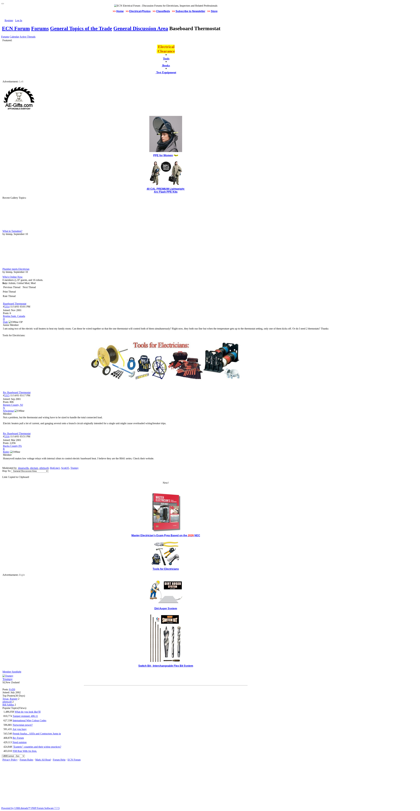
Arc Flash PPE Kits (166, 191)
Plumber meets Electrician (15, 269)
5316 (7, 436)
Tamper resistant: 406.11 (25, 716)
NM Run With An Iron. (25, 751)
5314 (7, 306)
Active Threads (27, 36)
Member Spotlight (11, 671)
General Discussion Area (140, 28)
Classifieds (163, 11)
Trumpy (74, 468)
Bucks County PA (12, 446)
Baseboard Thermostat (14, 303)
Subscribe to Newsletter (190, 11)
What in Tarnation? (12, 231)
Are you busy (19, 729)
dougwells (23, 468)
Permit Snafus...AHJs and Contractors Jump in (37, 733)
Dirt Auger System (165, 608)
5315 (7, 395)
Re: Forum (18, 737)
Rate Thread (9, 296)
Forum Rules (26, 759)
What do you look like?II (28, 711)
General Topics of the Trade (81, 28)
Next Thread (29, 287)
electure (34, 468)
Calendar (14, 36)
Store (214, 11)
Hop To (6, 471)
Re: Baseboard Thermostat (17, 392)
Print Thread (9, 291)
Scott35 (65, 468)
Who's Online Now (12, 276)
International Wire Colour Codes (29, 720)
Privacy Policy (10, 759)
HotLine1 (55, 468)
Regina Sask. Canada (14, 316)
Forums (40, 28)
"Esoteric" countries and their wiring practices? (37, 746)
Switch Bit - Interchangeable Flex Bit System (165, 665)
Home (120, 11)
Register (9, 20)
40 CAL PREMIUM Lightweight (166, 188)
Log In (18, 20)
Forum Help (59, 759)
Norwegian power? (23, 724)
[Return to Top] (2, 3)
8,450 (12, 689)
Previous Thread (11, 287)
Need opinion (19, 742)
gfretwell (44, 468)
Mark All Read (43, 759)
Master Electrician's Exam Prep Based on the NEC (165, 535)
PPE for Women (163, 155)
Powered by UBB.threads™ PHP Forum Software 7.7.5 (30, 808)
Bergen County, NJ (13, 405)
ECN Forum (16, 28)
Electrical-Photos (140, 11)
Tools (166, 58)
